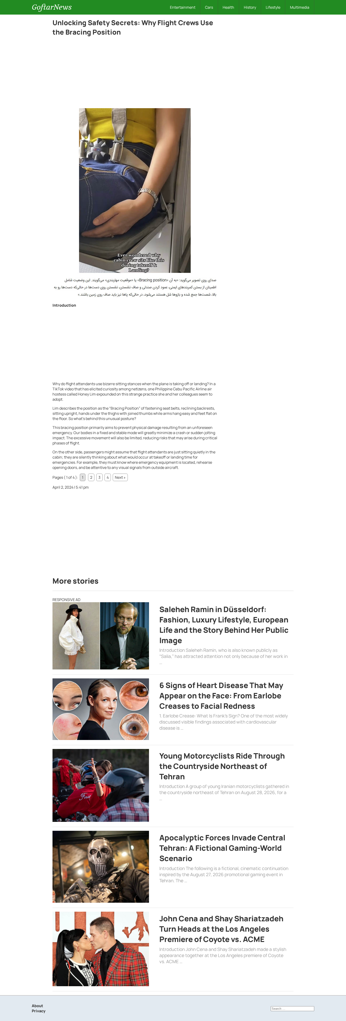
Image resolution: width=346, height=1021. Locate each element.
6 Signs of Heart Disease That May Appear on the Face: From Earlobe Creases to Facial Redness (221, 695)
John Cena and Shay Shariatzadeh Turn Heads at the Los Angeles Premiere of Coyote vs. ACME (221, 928)
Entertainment (182, 7)
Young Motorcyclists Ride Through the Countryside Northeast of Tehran (222, 766)
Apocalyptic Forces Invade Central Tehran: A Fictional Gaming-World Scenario (222, 847)
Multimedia (299, 7)
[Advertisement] (134, 73)
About (37, 1005)
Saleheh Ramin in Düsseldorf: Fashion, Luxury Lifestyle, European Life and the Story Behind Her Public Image (224, 624)
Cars (209, 7)
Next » (120, 477)
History (250, 7)
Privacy (38, 1010)
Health (228, 7)
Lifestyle (273, 7)
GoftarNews (52, 7)
